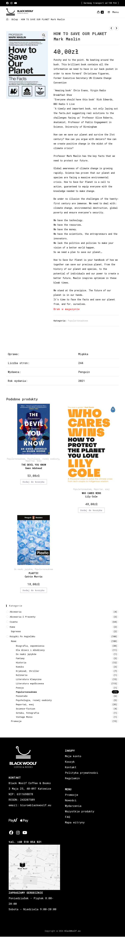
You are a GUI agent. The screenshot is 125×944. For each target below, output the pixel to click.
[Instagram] (18, 833)
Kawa (12, 626)
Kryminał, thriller (27, 670)
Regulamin (72, 778)
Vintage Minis (24, 716)
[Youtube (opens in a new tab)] (15, 3)
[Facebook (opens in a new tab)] (7, 3)
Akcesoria (15, 611)
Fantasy (20, 658)
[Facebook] (11, 833)
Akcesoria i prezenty (22, 616)
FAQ (67, 817)
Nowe (13, 641)
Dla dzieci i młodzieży (30, 650)
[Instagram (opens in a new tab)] (11, 3)
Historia (21, 662)
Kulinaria (21, 675)
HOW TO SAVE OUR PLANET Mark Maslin (43, 19)
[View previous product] (111, 28)
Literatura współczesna (30, 683)
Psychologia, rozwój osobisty (43, 458)
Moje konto (73, 756)
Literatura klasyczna (28, 679)
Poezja (20, 687)
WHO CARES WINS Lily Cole (91, 495)
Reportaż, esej (34, 460)
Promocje (16, 721)
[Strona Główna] (7, 19)
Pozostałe (22, 695)
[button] (43, 35)
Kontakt (70, 767)
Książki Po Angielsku (22, 636)
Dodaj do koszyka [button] (34, 482)
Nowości (70, 800)
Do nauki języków (23, 569)
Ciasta (13, 621)
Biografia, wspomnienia (30, 645)
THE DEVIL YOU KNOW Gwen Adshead (33, 466)
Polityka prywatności (81, 773)
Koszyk (70, 761)
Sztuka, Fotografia (27, 712)
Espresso (16, 631)
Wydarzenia (73, 806)
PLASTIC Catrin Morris (33, 575)
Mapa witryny (75, 822)
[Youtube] (24, 833)
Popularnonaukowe (78, 320)
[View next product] (116, 28)
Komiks (20, 666)
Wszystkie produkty (79, 811)
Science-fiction (25, 708)
